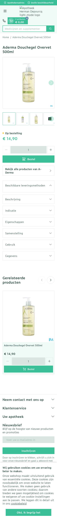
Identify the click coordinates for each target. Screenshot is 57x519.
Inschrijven (28, 451)
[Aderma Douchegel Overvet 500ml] (28, 316)
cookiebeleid (19, 503)
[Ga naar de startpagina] (31, 11)
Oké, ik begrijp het (28, 512)
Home (6, 37)
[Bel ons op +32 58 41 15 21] (4, 20)
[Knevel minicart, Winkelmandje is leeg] (11, 21)
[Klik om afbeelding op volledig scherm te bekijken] (28, 82)
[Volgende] (51, 82)
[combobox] (25, 28)
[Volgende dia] (50, 280)
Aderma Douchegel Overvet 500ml (23, 345)
